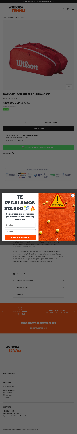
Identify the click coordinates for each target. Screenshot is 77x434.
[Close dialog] (72, 195)
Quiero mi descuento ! (20, 237)
